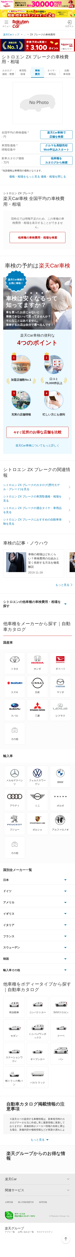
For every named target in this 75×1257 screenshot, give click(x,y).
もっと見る (62, 584)
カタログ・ (8, 72)
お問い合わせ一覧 (26, 1232)
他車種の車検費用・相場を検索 (37, 237)
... (24, 34)
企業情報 (9, 1202)
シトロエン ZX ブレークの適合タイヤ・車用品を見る (32, 510)
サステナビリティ (45, 1232)
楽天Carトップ (11, 34)
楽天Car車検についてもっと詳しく (37, 445)
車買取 (22, 72)
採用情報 (43, 1202)
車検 (37, 72)
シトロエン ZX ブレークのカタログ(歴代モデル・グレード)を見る (31, 487)
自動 (66, 72)
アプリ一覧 (10, 1232)
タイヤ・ (52, 72)
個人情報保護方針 (26, 1202)
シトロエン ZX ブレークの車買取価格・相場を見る (32, 498)
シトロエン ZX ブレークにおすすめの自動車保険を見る (32, 521)
